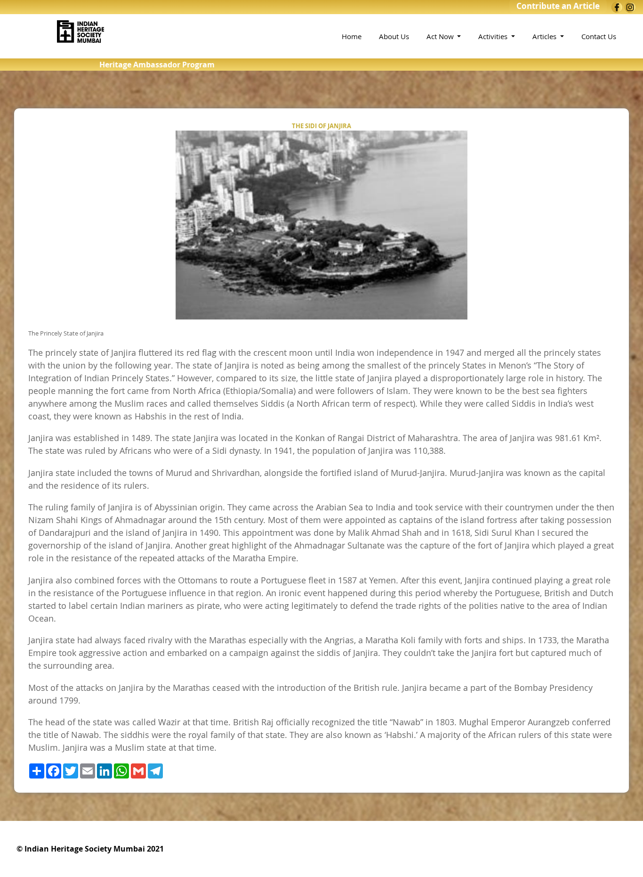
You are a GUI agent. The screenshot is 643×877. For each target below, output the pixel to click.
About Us (394, 36)
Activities (493, 36)
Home (352, 36)
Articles (545, 36)
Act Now (441, 36)
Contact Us (598, 36)
